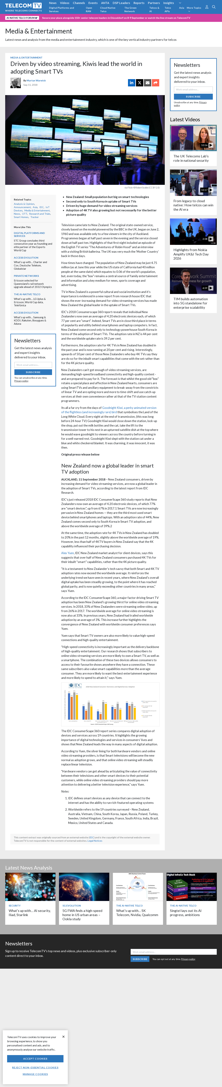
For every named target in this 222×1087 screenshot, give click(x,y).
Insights (168, 3)
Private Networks (26, 275)
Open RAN (89, 9)
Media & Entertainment (38, 31)
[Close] (63, 1036)
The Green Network (130, 9)
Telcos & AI (154, 9)
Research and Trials (39, 213)
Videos (64, 3)
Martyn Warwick (36, 80)
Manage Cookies (35, 1074)
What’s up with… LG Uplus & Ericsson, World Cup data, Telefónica (30, 302)
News (53, 3)
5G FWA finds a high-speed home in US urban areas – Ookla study (82, 915)
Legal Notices (95, 840)
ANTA (105, 3)
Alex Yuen (67, 553)
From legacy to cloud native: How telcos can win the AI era (193, 205)
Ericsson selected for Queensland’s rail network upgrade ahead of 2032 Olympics (33, 283)
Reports (139, 3)
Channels (79, 3)
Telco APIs (168, 9)
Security (14, 905)
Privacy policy (21, 381)
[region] (35, 1057)
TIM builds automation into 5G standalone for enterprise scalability (190, 303)
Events (93, 3)
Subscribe (33, 372)
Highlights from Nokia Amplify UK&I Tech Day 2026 (191, 254)
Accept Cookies (35, 1058)
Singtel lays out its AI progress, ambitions (186, 913)
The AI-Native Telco (27, 294)
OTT (24, 213)
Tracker (34, 217)
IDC (41, 207)
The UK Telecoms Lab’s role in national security (191, 158)
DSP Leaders (121, 3)
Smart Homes (21, 217)
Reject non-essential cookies (35, 1067)
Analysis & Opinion (24, 203)
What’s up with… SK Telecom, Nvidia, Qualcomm (137, 913)
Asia (181, 7)
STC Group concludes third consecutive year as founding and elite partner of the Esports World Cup (33, 245)
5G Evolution (71, 905)
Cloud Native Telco (107, 9)
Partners (154, 3)
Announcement (22, 207)
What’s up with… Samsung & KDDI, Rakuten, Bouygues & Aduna (30, 320)
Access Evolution (26, 257)
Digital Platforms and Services (61, 9)
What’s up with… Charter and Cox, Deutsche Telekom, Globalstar (30, 265)
